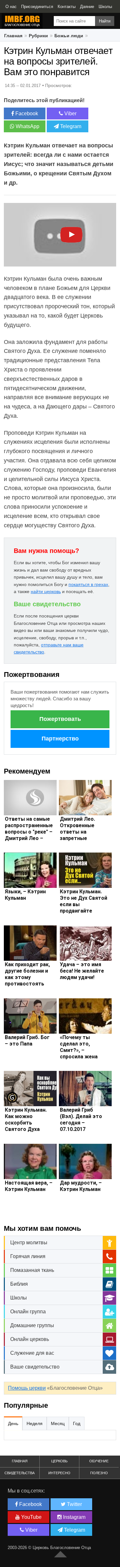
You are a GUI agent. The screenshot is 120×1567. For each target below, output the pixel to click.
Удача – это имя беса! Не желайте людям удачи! (82, 970)
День (13, 1423)
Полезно (99, 1473)
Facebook (26, 113)
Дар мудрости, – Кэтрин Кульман (81, 1186)
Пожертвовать (60, 719)
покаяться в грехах (88, 584)
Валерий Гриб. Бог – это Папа (27, 1040)
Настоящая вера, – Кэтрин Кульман (28, 1186)
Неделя (35, 1423)
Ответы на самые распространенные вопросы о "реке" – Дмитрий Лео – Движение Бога (29, 832)
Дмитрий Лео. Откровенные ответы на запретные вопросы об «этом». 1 (77, 835)
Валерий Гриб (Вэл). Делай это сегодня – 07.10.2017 (81, 1119)
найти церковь (46, 591)
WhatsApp (26, 126)
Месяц (58, 1423)
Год (76, 1423)
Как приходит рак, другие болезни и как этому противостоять (27, 974)
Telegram (70, 126)
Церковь (59, 1461)
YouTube (31, 1517)
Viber (69, 113)
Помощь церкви (27, 1388)
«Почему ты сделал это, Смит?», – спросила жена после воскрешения (79, 1053)
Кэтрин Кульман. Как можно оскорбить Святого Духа (26, 1119)
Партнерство (60, 738)
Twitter (74, 1504)
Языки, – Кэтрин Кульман (25, 895)
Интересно (59, 1473)
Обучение (98, 1461)
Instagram (73, 1517)
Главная (20, 1461)
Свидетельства (19, 1473)
